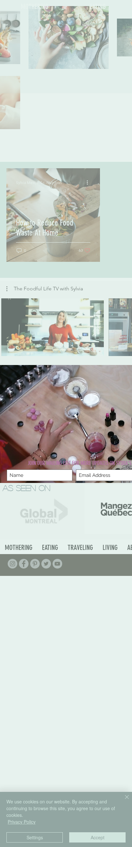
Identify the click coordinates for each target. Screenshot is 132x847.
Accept (97, 837)
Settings (35, 837)
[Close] (123, 801)
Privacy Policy (22, 821)
